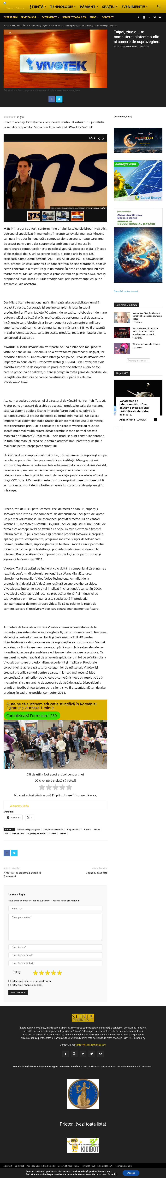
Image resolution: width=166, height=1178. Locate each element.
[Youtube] (160, 17)
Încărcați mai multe (137, 360)
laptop (97, 829)
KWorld (87, 829)
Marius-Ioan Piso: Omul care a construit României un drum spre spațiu (147, 316)
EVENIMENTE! (133, 6)
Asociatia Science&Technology (41, 1166)
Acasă (6, 25)
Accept (131, 1172)
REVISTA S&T (28, 17)
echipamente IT (74, 829)
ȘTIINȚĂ (36, 6)
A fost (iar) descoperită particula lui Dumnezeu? (22, 874)
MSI (6, 833)
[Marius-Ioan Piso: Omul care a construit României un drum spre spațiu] (122, 317)
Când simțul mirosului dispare (146, 344)
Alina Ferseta (127, 419)
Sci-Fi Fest (19, 1166)
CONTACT (108, 17)
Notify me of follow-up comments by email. (32, 981)
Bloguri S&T (122, 373)
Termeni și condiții (123, 1166)
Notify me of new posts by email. (27, 985)
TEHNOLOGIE (61, 6)
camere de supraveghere (28, 829)
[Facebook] (138, 17)
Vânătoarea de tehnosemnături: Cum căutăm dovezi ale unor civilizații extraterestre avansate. (134, 407)
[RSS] (149, 17)
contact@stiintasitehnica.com (90, 1044)
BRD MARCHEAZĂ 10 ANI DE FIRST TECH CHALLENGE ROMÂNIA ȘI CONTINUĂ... (145, 332)
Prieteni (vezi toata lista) (83, 1124)
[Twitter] (154, 17)
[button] (158, 6)
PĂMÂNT (87, 6)
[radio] (42, 788)
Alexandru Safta (129, 46)
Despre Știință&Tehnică (68, 1166)
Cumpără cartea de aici (126, 291)
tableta (53, 833)
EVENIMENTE (49, 17)
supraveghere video (37, 833)
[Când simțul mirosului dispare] (122, 348)
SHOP (93, 17)
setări (113, 1174)
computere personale (53, 829)
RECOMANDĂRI (19, 25)
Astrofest (8, 1166)
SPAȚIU (108, 6)
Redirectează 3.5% (74, 17)
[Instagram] (144, 17)
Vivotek (63, 833)
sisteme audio (18, 833)
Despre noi (11, 17)
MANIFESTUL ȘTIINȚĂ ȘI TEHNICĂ (97, 1166)
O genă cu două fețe (96, 872)
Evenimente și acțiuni (38, 25)
